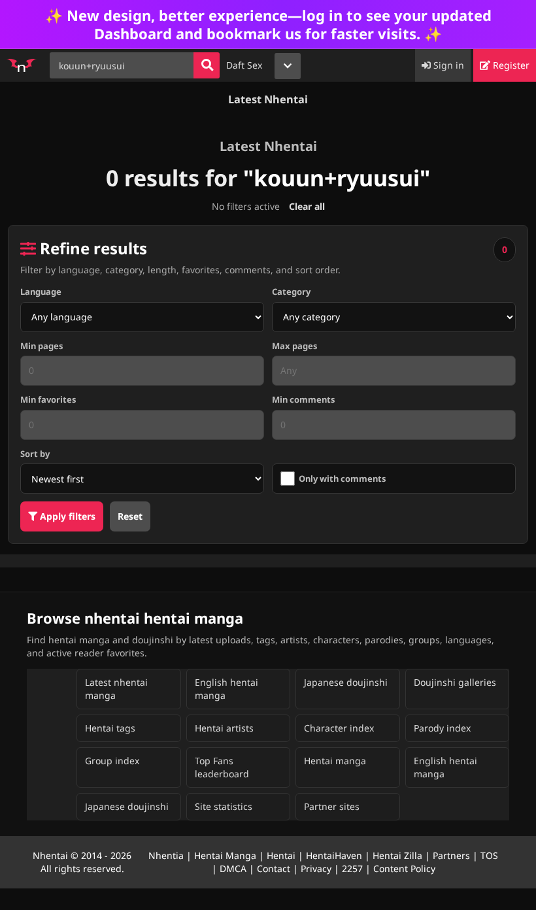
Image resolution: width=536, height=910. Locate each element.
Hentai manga (335, 760)
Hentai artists (224, 728)
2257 (352, 868)
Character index (339, 728)
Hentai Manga (225, 855)
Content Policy (404, 868)
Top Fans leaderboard (222, 767)
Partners (451, 855)
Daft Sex (244, 65)
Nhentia (166, 855)
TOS (489, 855)
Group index (112, 760)
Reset (130, 516)
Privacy (316, 868)
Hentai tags (110, 728)
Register (509, 65)
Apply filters (66, 516)
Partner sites (332, 806)
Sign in (447, 65)
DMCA (233, 868)
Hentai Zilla (397, 855)
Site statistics (223, 806)
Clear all (307, 206)
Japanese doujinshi (346, 682)
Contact (273, 868)
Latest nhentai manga (116, 688)
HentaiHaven (334, 855)
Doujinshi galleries (455, 682)
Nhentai (50, 855)
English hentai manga (226, 688)
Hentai (281, 855)
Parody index (442, 728)
